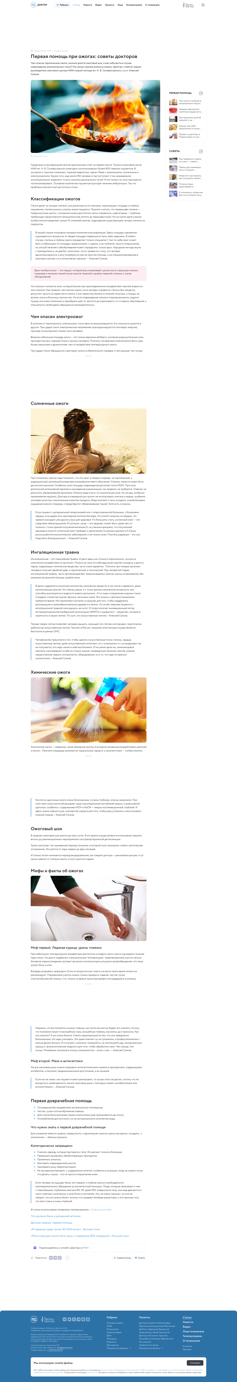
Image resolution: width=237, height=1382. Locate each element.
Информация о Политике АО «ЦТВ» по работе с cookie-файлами (141, 1370)
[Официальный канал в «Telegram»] (79, 1325)
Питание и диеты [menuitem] (115, 1329)
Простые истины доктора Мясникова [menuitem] (157, 1332)
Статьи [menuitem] (187, 1323)
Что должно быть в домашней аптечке (56, 1216)
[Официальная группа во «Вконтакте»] (65, 1325)
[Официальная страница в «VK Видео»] (69, 1325)
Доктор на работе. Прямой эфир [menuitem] (154, 1329)
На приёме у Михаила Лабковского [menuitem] (156, 1345)
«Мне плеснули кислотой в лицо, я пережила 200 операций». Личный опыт (80, 1236)
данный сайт (92, 1372)
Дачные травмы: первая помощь (51, 1223)
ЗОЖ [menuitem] (109, 1332)
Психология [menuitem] (113, 1335)
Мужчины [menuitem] (111, 1348)
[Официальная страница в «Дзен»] (83, 1325)
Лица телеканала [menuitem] (193, 1337)
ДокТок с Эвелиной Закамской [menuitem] (154, 1335)
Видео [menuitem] (187, 1332)
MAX (86, 1248)
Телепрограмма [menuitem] (192, 1342)
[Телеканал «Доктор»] (40, 5)
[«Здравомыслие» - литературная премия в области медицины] (189, 5)
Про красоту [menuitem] (113, 1351)
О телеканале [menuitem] (191, 1346)
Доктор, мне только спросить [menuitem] (153, 1341)
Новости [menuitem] (188, 1328)
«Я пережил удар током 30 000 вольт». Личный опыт (65, 1229)
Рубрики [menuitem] (112, 1323)
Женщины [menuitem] (112, 1345)
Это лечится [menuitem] (145, 1348)
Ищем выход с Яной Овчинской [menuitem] (154, 1338)
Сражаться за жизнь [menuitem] (148, 1351)
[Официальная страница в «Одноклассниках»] (74, 1325)
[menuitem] (62, 5)
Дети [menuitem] (109, 1341)
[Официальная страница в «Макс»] (88, 1325)
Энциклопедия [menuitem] (114, 1338)
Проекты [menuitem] (144, 1323)
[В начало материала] (67, 1258)
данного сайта (106, 1370)
